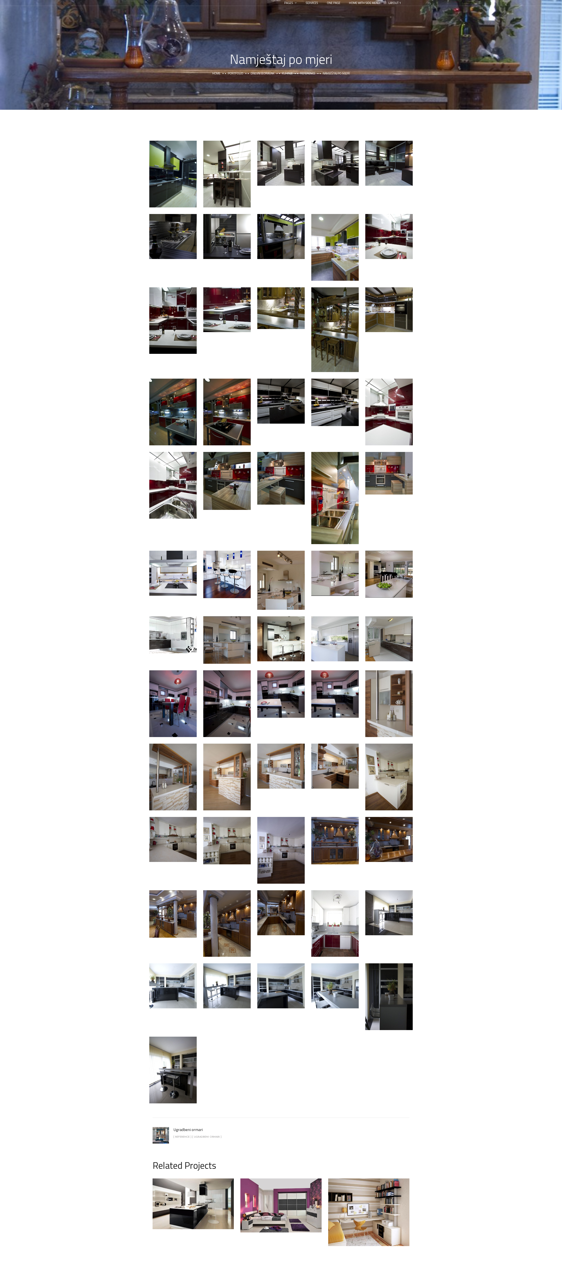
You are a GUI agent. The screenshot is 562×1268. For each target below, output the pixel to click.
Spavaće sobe (281, 1201)
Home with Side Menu (364, 2)
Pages (288, 2)
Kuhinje (193, 1199)
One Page (333, 2)
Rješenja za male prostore (369, 1207)
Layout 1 (395, 2)
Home (216, 73)
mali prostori (355, 1217)
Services (312, 2)
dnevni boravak (262, 73)
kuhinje (287, 73)
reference (307, 73)
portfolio (235, 73)
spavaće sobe (294, 1210)
